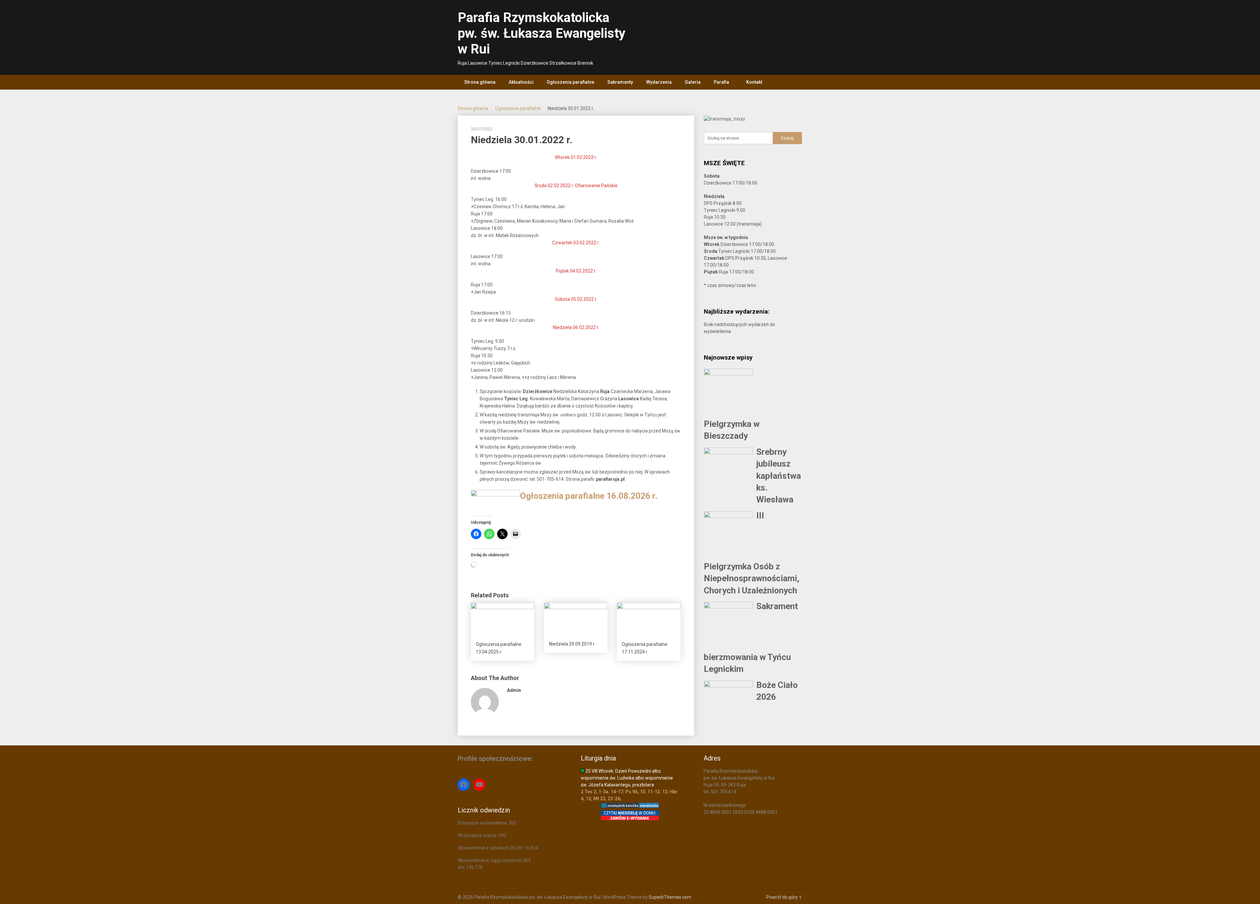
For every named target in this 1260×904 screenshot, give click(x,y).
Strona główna (479, 82)
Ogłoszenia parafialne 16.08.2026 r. (588, 496)
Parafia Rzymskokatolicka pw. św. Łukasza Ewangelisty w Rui (541, 33)
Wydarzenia (659, 82)
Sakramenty (620, 82)
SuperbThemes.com (670, 897)
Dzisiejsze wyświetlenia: (483, 823)
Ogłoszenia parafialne (570, 82)
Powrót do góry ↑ (784, 897)
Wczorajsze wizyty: (478, 835)
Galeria (693, 82)
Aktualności (521, 82)
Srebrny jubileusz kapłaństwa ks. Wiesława (778, 476)
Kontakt (754, 82)
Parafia (721, 82)
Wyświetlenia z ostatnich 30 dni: (491, 847)
